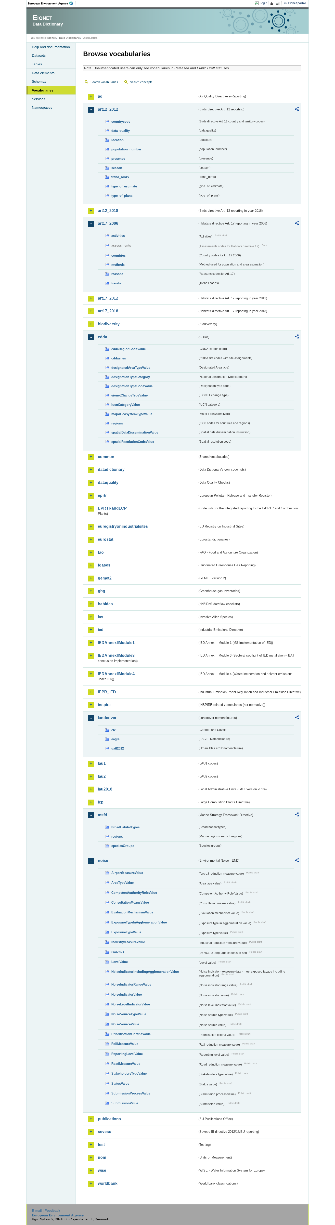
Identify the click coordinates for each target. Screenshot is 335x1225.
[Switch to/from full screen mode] (279, 3)
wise (102, 1170)
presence (118, 158)
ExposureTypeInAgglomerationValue (139, 922)
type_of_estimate (124, 186)
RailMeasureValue (124, 1044)
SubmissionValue (124, 1103)
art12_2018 (108, 211)
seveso (104, 1132)
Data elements (43, 73)
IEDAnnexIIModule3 (116, 655)
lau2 (102, 776)
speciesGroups (122, 846)
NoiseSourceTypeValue (128, 1014)
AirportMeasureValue (127, 873)
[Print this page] (272, 3)
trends (116, 283)
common (106, 457)
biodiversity (109, 324)
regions (117, 423)
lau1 (102, 763)
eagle (115, 739)
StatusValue (120, 1083)
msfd (102, 815)
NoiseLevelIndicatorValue (130, 1004)
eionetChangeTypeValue (129, 395)
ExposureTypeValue (126, 932)
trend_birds (120, 177)
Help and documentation (51, 47)
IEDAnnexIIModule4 (116, 674)
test (101, 1145)
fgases (104, 565)
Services (38, 99)
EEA (52, 3)
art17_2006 (108, 223)
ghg (101, 591)
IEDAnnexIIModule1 (116, 643)
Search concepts (141, 82)
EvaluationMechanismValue (132, 912)
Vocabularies (42, 90)
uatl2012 (117, 748)
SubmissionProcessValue (130, 1093)
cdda (102, 337)
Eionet (51, 37)
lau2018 (105, 789)
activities (118, 235)
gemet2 (105, 578)
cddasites (118, 358)
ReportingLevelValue (127, 1054)
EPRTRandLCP (112, 508)
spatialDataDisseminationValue (134, 432)
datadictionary (111, 469)
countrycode (120, 121)
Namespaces (42, 107)
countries (118, 255)
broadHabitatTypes (125, 827)
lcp (100, 802)
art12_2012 (108, 109)
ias (100, 617)
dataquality (108, 482)
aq (100, 96)
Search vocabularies (104, 82)
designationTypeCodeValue (132, 386)
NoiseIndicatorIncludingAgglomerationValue (145, 972)
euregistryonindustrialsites (123, 526)
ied (100, 630)
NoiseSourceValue (125, 1024)
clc (113, 730)
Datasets (39, 55)
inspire (104, 705)
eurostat (105, 539)
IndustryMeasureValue (128, 942)
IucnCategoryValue (125, 405)
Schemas (39, 81)
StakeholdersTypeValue (129, 1073)
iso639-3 (117, 952)
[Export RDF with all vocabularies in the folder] (297, 110)
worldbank (107, 1183)
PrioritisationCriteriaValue (131, 1034)
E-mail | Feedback (46, 1210)
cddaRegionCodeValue (128, 349)
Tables (37, 64)
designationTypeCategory (130, 377)
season (116, 168)
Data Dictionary (69, 37)
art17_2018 (108, 311)
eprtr (102, 495)
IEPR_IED (107, 692)
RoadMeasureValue (125, 1064)
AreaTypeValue (122, 882)
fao (101, 552)
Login (263, 3)
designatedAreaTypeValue (130, 367)
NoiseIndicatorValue (126, 994)
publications (109, 1119)
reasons (117, 274)
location (117, 140)
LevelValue (119, 962)
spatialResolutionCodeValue (132, 442)
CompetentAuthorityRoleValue (134, 893)
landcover (107, 718)
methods (118, 264)
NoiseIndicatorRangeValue (131, 984)
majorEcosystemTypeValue (131, 414)
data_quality (120, 130)
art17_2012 (108, 298)
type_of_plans (121, 196)
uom (102, 1157)
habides (105, 604)
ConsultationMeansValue (130, 902)
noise (103, 860)
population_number (126, 149)
